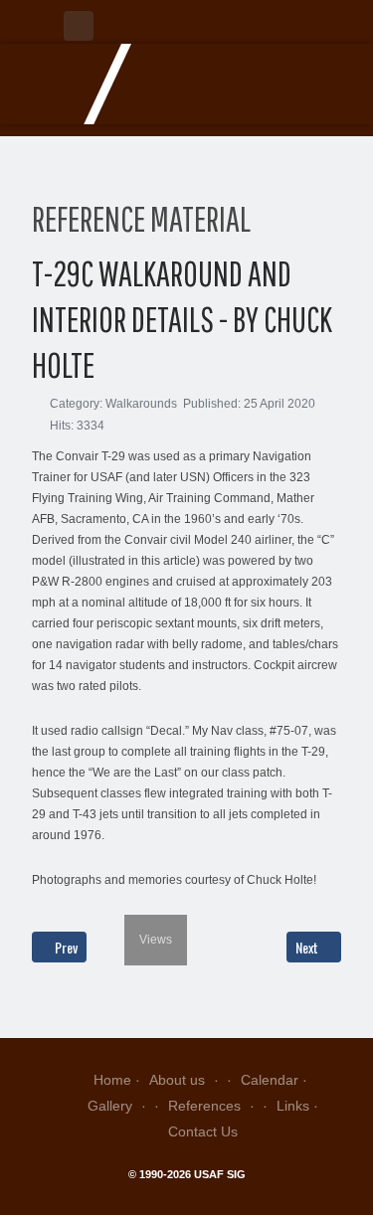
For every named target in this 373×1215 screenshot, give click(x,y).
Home (112, 1080)
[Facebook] (78, 26)
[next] (174, 900)
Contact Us (203, 1131)
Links (293, 1106)
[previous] (44, 900)
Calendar (269, 1080)
